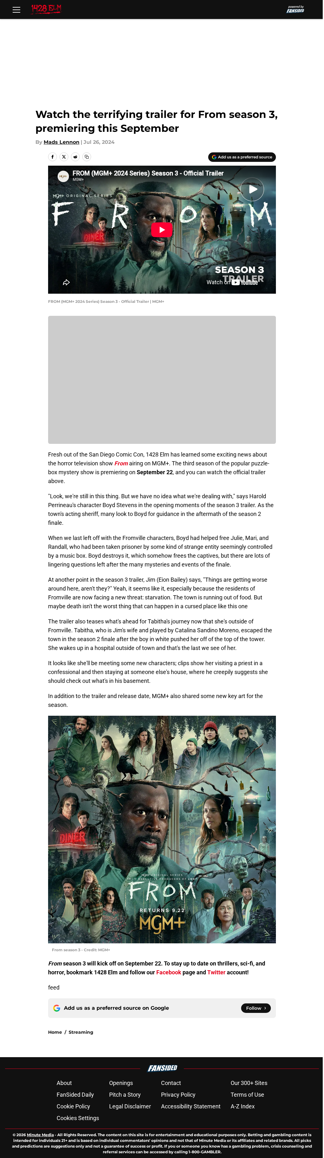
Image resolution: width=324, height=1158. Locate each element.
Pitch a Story (125, 1094)
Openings (121, 1083)
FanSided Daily (75, 1094)
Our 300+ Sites (249, 1083)
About (64, 1083)
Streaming (81, 1032)
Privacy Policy (178, 1094)
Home (55, 1032)
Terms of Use (247, 1094)
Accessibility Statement (191, 1106)
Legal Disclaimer (130, 1106)
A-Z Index (243, 1106)
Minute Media (40, 1134)
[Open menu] (16, 9)
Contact (171, 1083)
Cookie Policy (73, 1106)
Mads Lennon (61, 142)
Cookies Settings (78, 1118)
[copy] (86, 156)
